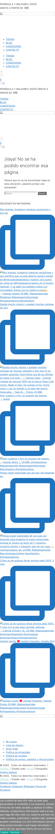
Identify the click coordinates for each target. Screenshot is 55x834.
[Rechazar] (22, 833)
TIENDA (10, 39)
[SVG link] (27, 72)
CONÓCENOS (13, 46)
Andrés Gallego (8, 772)
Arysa (30, 768)
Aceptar (5, 832)
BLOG (9, 42)
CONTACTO (12, 49)
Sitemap (4, 768)
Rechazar (15, 832)
